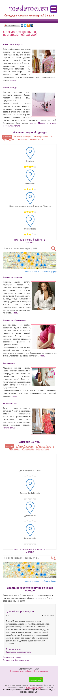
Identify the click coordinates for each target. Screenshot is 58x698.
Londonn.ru (30, 184)
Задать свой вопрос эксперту (18, 652)
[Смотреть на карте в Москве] (29, 261)
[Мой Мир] (31, 25)
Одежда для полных (12, 277)
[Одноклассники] (28, 25)
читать (13, 80)
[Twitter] (25, 25)
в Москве (7, 137)
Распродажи (9, 363)
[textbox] (30, 248)
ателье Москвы (37, 123)
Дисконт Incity (30, 538)
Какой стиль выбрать (13, 44)
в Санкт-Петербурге (23, 137)
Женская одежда (33, 687)
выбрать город (36, 140)
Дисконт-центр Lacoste (30, 470)
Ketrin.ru (30, 161)
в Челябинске (22, 140)
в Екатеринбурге (41, 137)
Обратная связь (41, 671)
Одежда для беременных (15, 320)
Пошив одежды (10, 87)
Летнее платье (10, 403)
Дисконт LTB (30, 516)
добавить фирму (49, 272)
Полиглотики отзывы (12, 657)
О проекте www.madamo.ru (22, 671)
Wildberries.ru (30, 229)
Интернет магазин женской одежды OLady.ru (30, 206)
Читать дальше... (10, 428)
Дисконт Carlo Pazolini (30, 493)
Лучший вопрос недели (20, 611)
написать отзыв (32, 272)
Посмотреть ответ (14, 649)
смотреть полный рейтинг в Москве (29, 241)
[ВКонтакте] (22, 25)
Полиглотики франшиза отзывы (17, 660)
